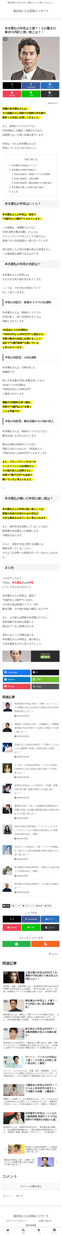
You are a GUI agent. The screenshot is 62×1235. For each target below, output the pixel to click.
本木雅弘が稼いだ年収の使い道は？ (28, 187)
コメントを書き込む (31, 1186)
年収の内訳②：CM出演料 (26, 178)
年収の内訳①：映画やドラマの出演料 (32, 174)
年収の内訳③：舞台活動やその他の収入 (33, 183)
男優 (49, 906)
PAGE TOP (57, 1195)
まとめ (15, 191)
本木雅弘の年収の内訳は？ (24, 170)
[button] (50, 94)
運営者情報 (31, 1225)
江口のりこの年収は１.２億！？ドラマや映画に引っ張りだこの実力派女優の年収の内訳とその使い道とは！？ (36, 851)
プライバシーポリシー (16, 1221)
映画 (40, 906)
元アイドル (29, 906)
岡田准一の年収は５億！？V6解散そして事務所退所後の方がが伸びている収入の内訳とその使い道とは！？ (36, 728)
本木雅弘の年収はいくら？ (24, 165)
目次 (27, 159)
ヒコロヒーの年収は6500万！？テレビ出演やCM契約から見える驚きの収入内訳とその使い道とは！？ (36, 769)
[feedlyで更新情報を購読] (16, 944)
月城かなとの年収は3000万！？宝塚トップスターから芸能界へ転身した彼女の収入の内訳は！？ (36, 748)
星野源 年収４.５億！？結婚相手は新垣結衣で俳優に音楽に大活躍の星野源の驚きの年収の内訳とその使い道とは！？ (36, 810)
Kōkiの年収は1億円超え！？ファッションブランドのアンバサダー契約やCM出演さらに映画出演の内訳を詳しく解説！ (36, 830)
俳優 (7, 906)
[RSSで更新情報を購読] (45, 944)
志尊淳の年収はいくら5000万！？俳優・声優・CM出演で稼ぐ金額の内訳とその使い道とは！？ (36, 789)
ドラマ (17, 906)
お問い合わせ (45, 1221)
